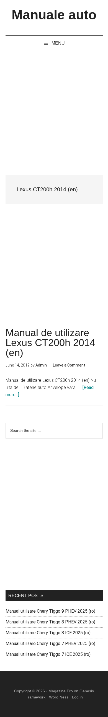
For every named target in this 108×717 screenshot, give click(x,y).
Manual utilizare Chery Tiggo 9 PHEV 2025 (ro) (50, 611)
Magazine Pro (60, 691)
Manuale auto (54, 14)
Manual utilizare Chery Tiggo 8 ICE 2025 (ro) (48, 632)
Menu (58, 43)
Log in (77, 697)
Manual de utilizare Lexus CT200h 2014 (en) (50, 342)
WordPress (58, 697)
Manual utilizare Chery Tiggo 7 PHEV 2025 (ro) (50, 643)
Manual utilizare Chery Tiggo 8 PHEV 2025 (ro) (50, 622)
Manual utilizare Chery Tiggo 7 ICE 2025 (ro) (48, 654)
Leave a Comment (69, 365)
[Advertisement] (54, 107)
